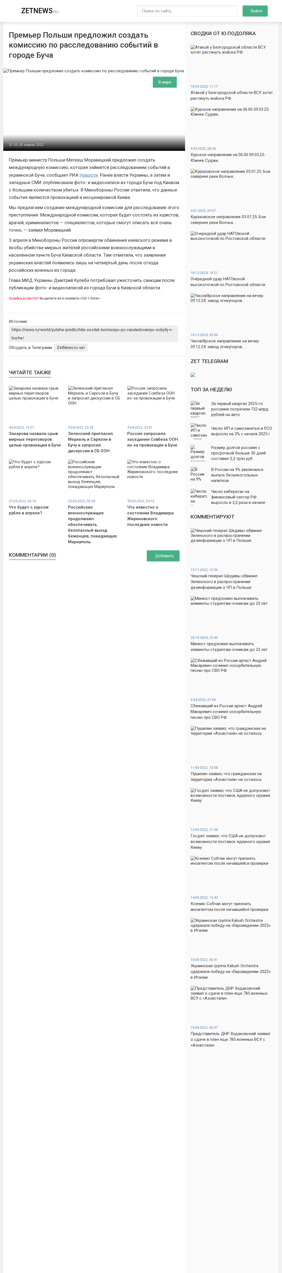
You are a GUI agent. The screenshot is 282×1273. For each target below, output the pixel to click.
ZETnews (39, 11)
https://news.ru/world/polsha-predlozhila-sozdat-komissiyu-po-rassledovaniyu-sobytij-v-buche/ (92, 333)
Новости (89, 175)
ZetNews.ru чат (71, 347)
